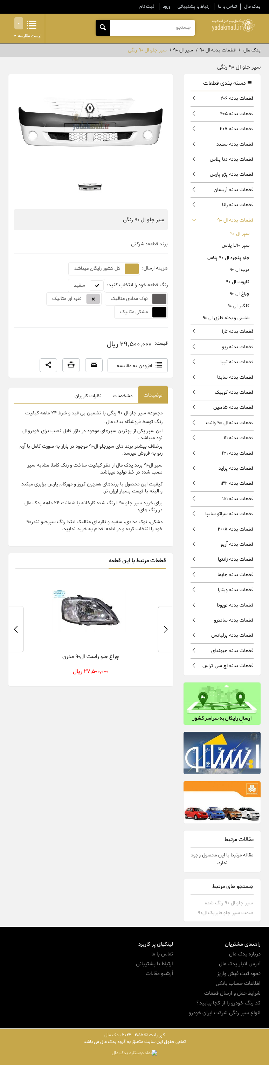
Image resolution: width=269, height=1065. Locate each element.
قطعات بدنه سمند (235, 144)
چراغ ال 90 (239, 293)
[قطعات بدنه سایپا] (222, 802)
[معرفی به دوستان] (94, 365)
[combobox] (152, 28)
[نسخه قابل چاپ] (71, 365)
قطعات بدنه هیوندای (232, 650)
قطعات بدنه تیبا (237, 362)
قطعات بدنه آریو (237, 544)
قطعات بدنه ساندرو (234, 620)
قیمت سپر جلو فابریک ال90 (225, 913)
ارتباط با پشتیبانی (194, 6)
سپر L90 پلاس (235, 245)
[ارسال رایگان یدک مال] (222, 703)
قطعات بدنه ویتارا (236, 590)
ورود (166, 6)
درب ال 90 (239, 269)
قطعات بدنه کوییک (234, 392)
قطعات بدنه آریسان (234, 190)
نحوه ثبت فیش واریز (239, 974)
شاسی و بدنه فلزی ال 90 (225, 318)
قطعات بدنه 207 (237, 129)
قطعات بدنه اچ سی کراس (228, 666)
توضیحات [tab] (153, 395)
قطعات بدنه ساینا (235, 377)
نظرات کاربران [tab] (88, 396)
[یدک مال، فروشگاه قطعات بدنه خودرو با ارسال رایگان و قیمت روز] (233, 25)
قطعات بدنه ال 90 (235, 220)
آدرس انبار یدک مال (240, 964)
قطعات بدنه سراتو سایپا (229, 514)
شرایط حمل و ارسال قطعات (232, 993)
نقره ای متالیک (67, 298)
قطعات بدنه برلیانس (232, 635)
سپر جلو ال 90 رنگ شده (229, 903)
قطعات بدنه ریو (238, 347)
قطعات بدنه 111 (238, 438)
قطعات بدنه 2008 (236, 529)
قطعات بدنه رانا (238, 205)
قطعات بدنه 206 (237, 98)
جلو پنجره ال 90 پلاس (228, 257)
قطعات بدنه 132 (237, 483)
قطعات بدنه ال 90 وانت (230, 423)
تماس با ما (227, 6)
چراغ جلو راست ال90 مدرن (90, 656)
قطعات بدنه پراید (236, 468)
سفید (79, 285)
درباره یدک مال (245, 954)
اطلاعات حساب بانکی (238, 983)
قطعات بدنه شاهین (233, 407)
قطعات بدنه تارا (238, 331)
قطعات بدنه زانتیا (236, 559)
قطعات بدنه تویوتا (235, 605)
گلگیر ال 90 (238, 306)
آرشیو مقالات (159, 974)
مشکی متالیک (134, 312)
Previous (165, 629)
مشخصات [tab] (122, 396)
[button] (48, 365)
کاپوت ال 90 (237, 282)
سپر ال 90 (239, 233)
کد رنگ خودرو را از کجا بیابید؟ (228, 1003)
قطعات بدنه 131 (238, 453)
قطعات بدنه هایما (236, 575)
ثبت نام (146, 6)
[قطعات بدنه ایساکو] (222, 753)
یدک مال (252, 6)
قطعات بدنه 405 (237, 114)
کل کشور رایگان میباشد (97, 268)
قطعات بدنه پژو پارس (232, 174)
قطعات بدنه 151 (238, 499)
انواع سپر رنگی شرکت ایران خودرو (225, 1013)
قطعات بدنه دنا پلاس (232, 159)
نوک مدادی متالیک (129, 298)
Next (15, 629)
